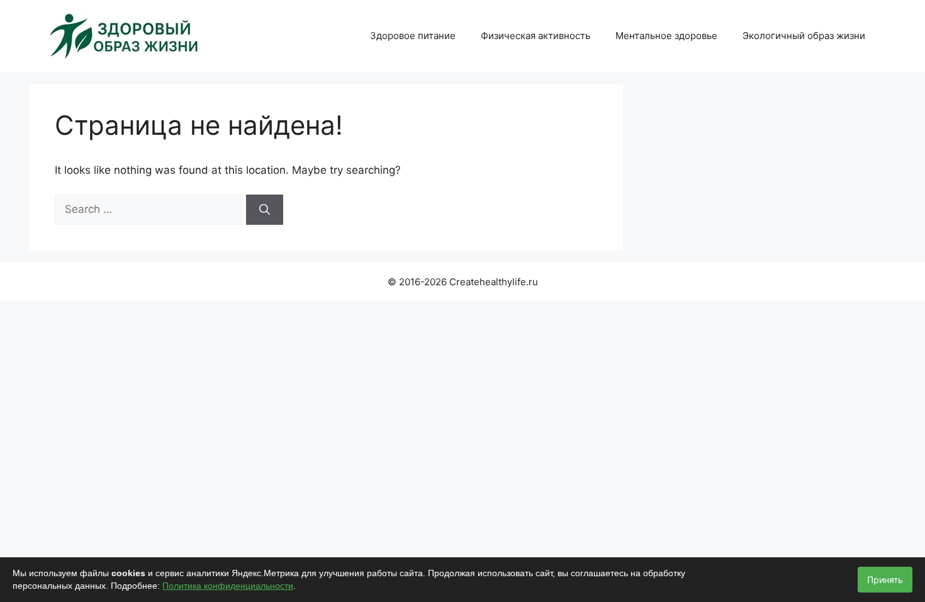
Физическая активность (535, 36)
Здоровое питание (413, 36)
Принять (885, 579)
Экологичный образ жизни (804, 36)
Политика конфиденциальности (227, 586)
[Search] (264, 210)
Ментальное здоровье (666, 36)
